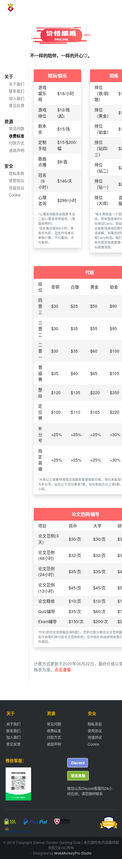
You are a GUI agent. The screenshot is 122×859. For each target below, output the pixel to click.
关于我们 (16, 84)
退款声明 (16, 150)
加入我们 (16, 98)
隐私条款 (16, 173)
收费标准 (16, 135)
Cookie (14, 195)
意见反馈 (16, 105)
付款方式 (16, 143)
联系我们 (16, 91)
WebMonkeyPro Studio (73, 852)
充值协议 (16, 187)
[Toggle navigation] (108, 8)
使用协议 (16, 180)
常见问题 (16, 128)
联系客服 (78, 775)
